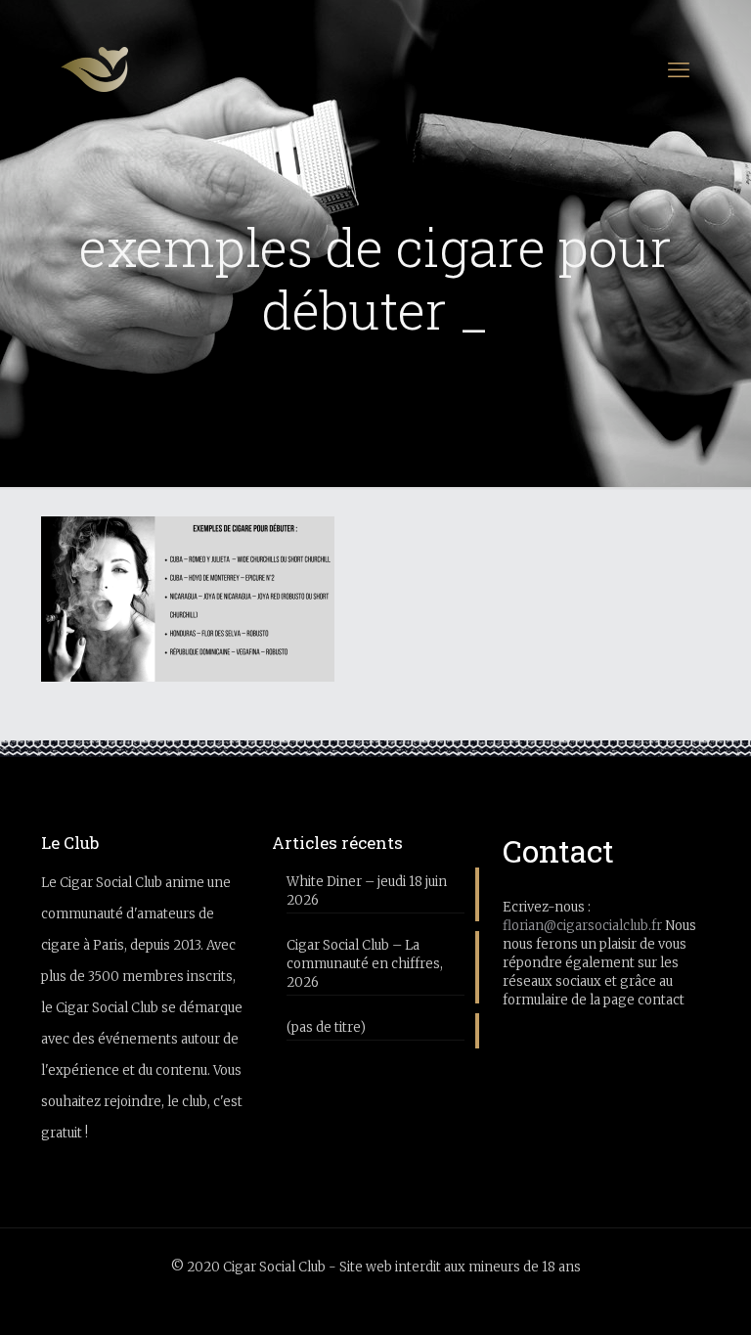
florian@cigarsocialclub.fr (582, 925)
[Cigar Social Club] (94, 69)
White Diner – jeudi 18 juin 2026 (367, 891)
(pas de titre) (326, 1027)
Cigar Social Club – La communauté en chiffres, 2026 (365, 964)
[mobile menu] (678, 69)
